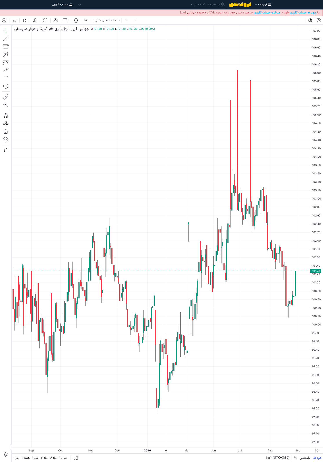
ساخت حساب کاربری (267, 12)
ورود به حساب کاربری (303, 12)
